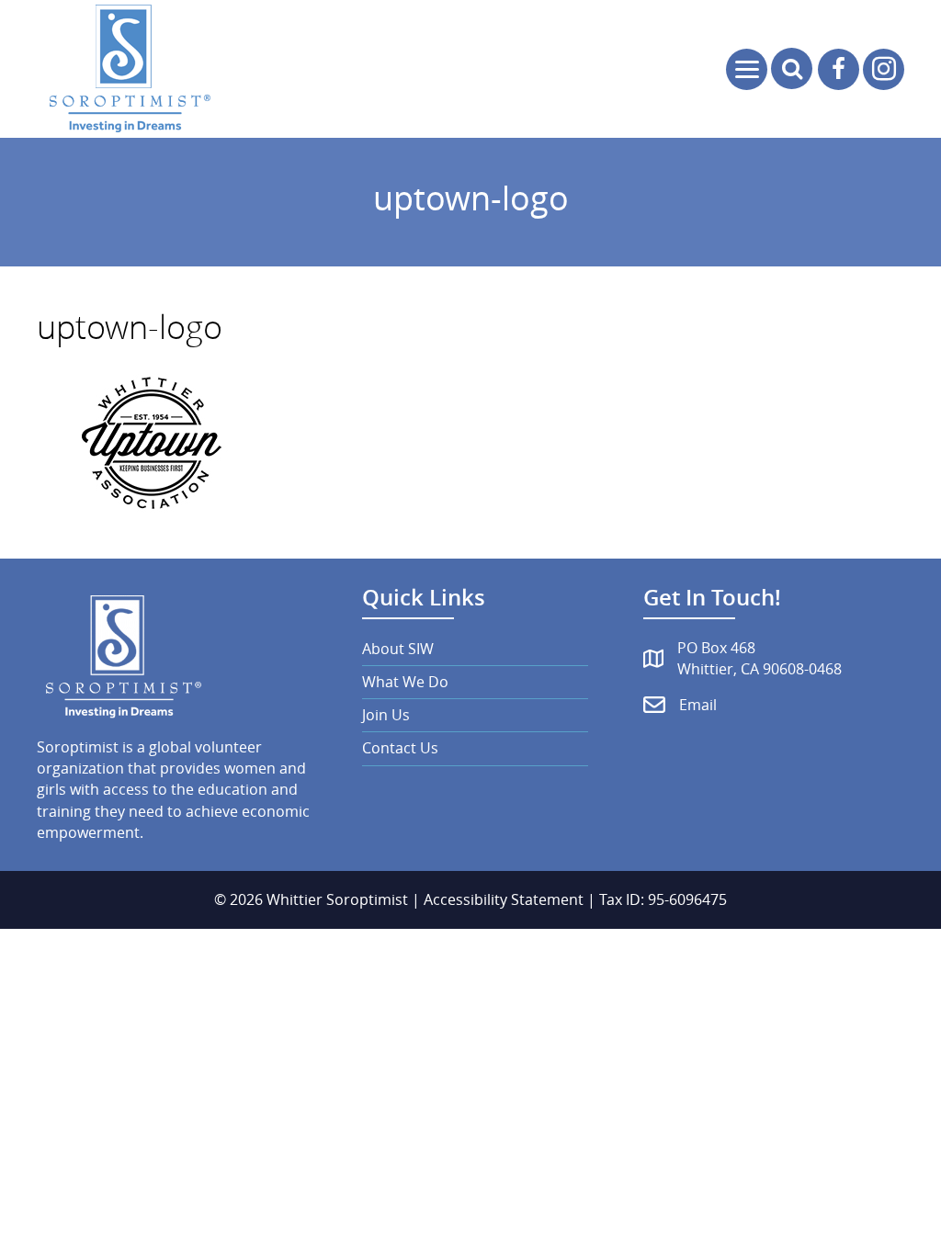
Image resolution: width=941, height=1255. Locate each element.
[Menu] (746, 69)
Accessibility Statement (504, 899)
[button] (838, 69)
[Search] (791, 68)
